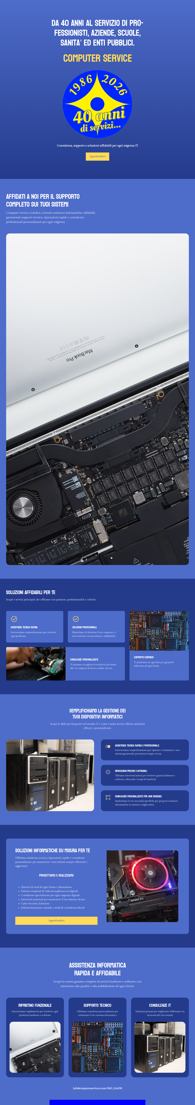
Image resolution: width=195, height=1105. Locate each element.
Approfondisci (98, 156)
